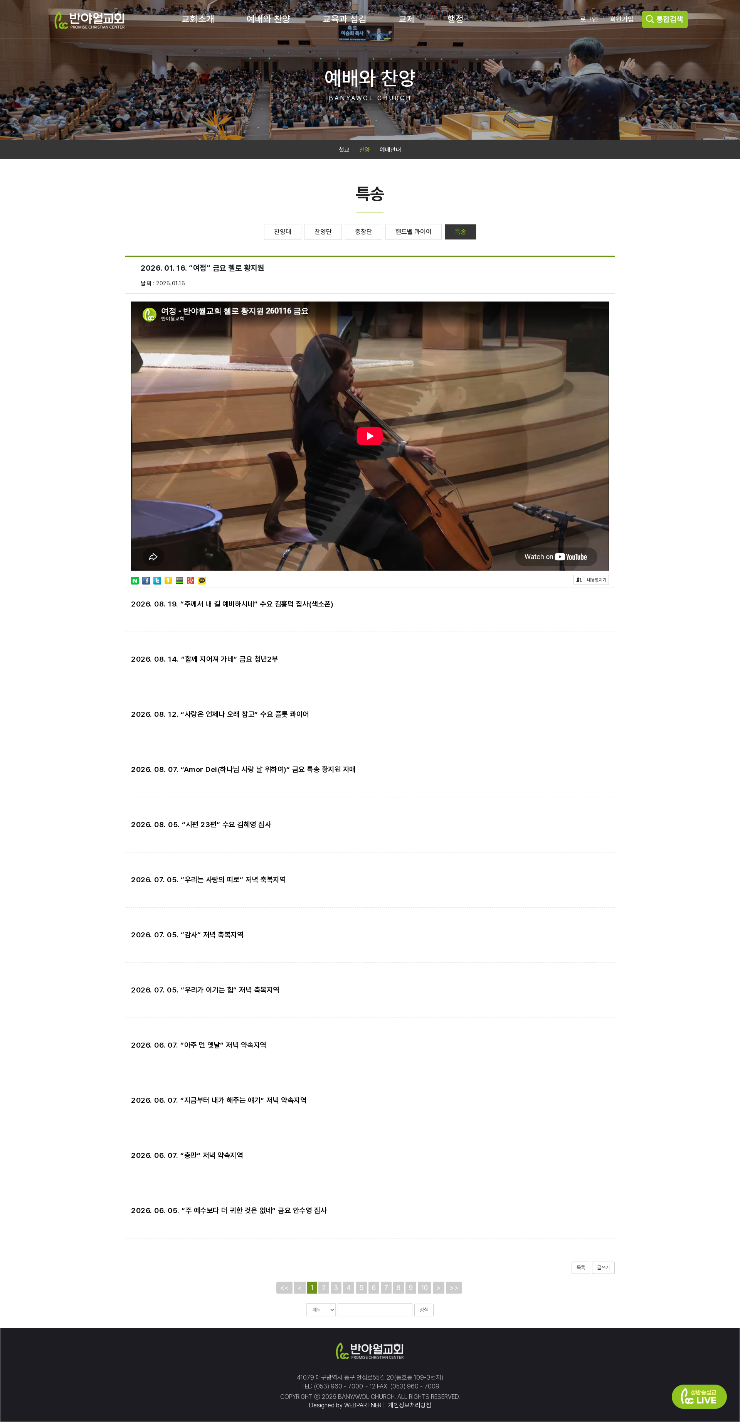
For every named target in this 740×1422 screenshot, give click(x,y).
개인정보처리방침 (409, 1405)
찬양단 (323, 232)
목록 (581, 1267)
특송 (460, 232)
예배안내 (390, 149)
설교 (344, 149)
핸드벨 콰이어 (413, 232)
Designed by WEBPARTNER (345, 1405)
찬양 (364, 149)
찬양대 (282, 232)
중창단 (363, 232)
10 (424, 1288)
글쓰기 (603, 1267)
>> (454, 1288)
